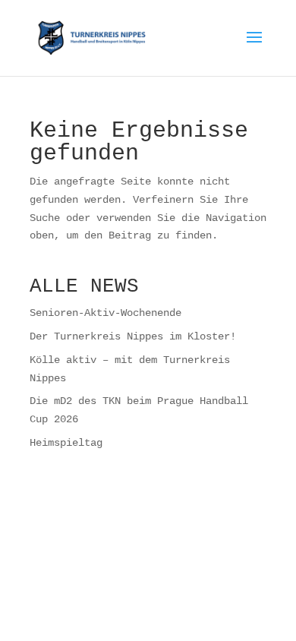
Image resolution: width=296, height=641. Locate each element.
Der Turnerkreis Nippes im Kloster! (133, 336)
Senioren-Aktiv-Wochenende (105, 312)
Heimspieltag (66, 442)
